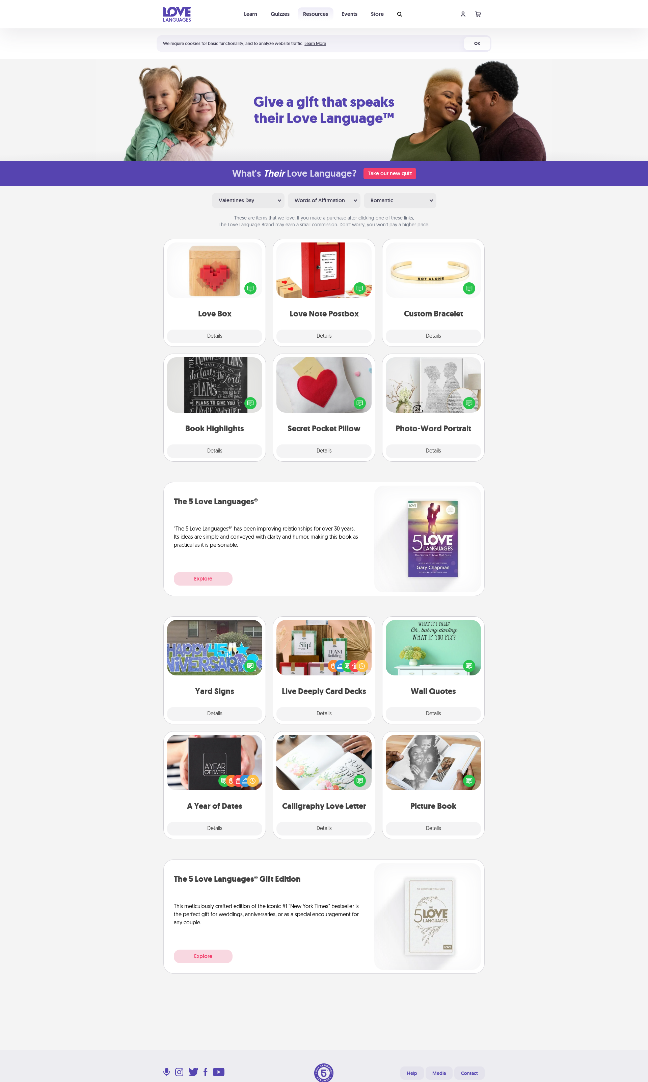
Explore (203, 578)
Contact (469, 1073)
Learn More (315, 43)
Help (412, 1073)
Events (349, 14)
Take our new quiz (390, 173)
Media (439, 1073)
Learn (250, 14)
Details (214, 336)
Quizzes (280, 14)
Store (377, 14)
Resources (315, 14)
